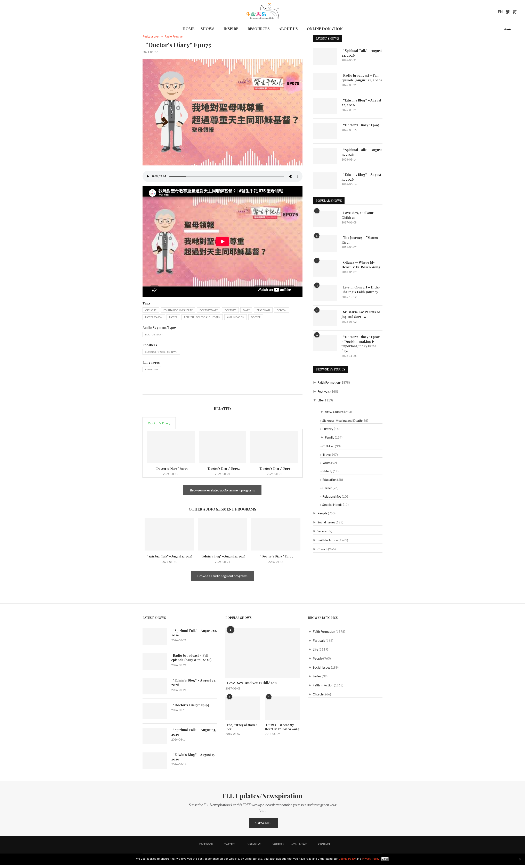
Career (327, 488)
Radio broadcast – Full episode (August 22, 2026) (361, 77)
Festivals (323, 391)
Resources (258, 28)
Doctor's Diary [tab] (159, 423)
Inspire (231, 28)
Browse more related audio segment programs (222, 490)
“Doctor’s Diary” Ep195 (171, 469)
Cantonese (151, 369)
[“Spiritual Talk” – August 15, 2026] (325, 156)
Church (322, 549)
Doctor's (230, 310)
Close (385, 858)
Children (328, 446)
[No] (520, 859)
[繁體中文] (507, 12)
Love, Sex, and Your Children (357, 215)
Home (188, 28)
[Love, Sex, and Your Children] (325, 219)
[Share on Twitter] (150, 389)
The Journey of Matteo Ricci (359, 239)
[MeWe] (507, 30)
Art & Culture (334, 412)
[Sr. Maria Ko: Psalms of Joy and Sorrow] (325, 318)
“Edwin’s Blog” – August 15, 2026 (361, 176)
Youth (326, 463)
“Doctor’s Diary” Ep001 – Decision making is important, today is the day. (360, 344)
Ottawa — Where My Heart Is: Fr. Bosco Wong (360, 264)
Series (321, 531)
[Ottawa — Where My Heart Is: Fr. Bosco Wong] (325, 268)
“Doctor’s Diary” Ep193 (274, 469)
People (322, 513)
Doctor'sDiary (209, 310)
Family (329, 437)
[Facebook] (485, 30)
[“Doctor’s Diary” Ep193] (274, 447)
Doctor (256, 317)
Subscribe (263, 823)
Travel (326, 454)
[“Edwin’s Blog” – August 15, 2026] (325, 180)
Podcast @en (151, 36)
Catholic (150, 310)
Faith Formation (328, 382)
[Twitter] (490, 30)
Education (329, 479)
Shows (207, 28)
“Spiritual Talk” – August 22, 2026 (169, 556)
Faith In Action (327, 540)
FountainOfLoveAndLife (178, 310)
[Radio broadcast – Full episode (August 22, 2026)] (325, 81)
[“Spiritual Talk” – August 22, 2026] (169, 534)
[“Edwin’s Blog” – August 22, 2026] (222, 534)
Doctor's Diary (154, 334)
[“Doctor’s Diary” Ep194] (223, 447)
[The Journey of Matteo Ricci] (325, 243)
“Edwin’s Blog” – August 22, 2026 (222, 556)
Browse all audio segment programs (222, 576)
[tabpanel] (222, 453)
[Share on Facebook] (146, 389)
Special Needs (332, 504)
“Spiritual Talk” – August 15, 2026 (361, 152)
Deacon (281, 310)
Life (320, 400)
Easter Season (153, 317)
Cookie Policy (347, 858)
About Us (288, 28)
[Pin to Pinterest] (154, 389)
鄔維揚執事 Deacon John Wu (161, 352)
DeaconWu (263, 310)
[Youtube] (500, 30)
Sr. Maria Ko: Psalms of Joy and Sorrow (360, 314)
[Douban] (514, 30)
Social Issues (326, 522)
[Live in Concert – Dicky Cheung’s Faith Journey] (325, 293)
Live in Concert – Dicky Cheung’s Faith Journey (360, 289)
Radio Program (174, 36)
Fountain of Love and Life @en (202, 317)
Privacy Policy (370, 858)
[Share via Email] (159, 389)
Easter (173, 317)
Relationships (331, 496)
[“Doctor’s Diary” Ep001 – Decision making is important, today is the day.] (325, 343)
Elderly (327, 471)
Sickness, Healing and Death (342, 420)
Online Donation (325, 28)
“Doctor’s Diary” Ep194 (222, 469)
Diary (246, 310)
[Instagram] (495, 30)
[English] (500, 12)
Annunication (235, 317)
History (327, 429)
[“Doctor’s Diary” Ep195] (171, 447)
